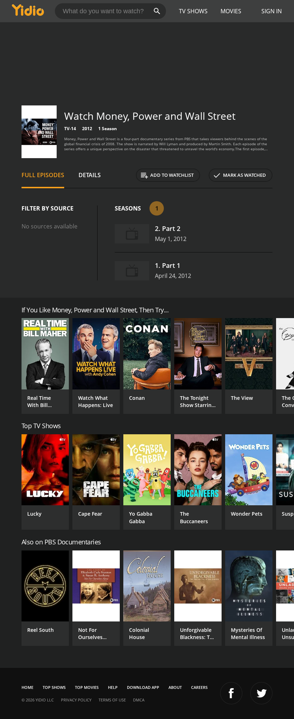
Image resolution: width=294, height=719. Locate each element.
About (175, 687)
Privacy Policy (76, 700)
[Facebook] (231, 693)
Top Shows (54, 687)
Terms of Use (112, 700)
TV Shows (193, 11)
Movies (230, 11)
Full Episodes (43, 175)
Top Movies (87, 687)
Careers (199, 687)
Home (27, 687)
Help (113, 687)
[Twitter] (261, 693)
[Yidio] (28, 11)
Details (90, 175)
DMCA (138, 700)
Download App (143, 687)
